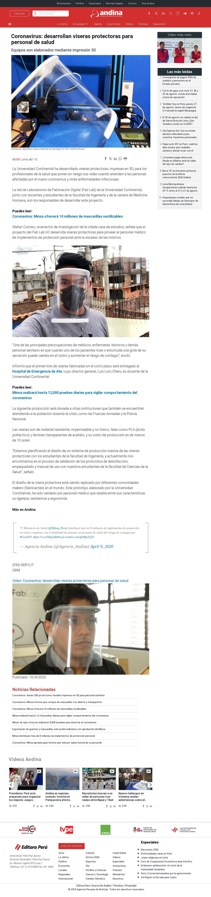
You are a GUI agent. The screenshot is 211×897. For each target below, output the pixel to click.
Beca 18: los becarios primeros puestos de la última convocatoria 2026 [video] (179, 174)
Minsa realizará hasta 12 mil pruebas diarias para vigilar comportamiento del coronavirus (60, 715)
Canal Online (113, 24)
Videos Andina (25, 759)
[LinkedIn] (163, 13)
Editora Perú (83, 885)
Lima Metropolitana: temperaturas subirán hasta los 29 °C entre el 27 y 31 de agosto (180, 187)
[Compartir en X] (38, 806)
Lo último (62, 24)
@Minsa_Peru (57, 528)
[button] (11, 785)
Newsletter (159, 24)
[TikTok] (199, 13)
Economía (64, 865)
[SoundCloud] (185, 13)
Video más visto (180, 35)
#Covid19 (25, 537)
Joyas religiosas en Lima (154, 857)
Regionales (64, 874)
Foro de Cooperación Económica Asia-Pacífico (166, 861)
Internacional (66, 878)
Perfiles (80, 3)
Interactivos (119, 865)
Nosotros (118, 878)
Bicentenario (64, 3)
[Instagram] (177, 13)
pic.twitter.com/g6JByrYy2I (77, 537)
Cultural (90, 852)
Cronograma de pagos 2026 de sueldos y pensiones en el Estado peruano (179, 80)
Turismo (132, 3)
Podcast (143, 24)
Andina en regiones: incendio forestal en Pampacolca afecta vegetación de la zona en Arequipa (60, 800)
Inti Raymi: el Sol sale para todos (159, 877)
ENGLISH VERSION (71, 846)
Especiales (95, 3)
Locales (63, 870)
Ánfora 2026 (92, 857)
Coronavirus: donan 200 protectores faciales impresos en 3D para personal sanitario (58, 695)
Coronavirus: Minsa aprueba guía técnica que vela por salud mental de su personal (57, 742)
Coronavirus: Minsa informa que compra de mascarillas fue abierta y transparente (57, 702)
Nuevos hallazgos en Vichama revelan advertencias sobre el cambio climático (132, 798)
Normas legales (114, 3)
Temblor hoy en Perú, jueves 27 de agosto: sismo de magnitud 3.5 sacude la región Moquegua (179, 107)
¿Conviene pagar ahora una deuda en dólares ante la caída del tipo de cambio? (179, 161)
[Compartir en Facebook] (34, 806)
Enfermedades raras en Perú (156, 853)
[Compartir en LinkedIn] (41, 806)
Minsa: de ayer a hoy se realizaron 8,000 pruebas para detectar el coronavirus (54, 722)
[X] (156, 13)
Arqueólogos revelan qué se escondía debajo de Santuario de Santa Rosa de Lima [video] (180, 201)
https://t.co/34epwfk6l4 (46, 537)
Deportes (91, 861)
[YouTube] (170, 13)
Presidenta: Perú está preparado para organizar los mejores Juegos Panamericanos (25, 798)
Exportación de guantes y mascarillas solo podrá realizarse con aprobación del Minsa (58, 729)
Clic (88, 865)
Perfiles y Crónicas (96, 870)
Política (63, 861)
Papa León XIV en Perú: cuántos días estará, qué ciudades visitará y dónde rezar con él (180, 147)
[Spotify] (192, 13)
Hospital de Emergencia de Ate (37, 371)
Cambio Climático (95, 878)
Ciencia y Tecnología (97, 874)
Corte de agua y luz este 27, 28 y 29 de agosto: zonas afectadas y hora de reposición (180, 94)
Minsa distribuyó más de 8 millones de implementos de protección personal (53, 735)
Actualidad (81, 24)
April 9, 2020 (101, 546)
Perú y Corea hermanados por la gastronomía (166, 873)
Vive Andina (148, 3)
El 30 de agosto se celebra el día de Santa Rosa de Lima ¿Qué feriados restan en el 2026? (180, 120)
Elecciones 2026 (150, 849)
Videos (129, 24)
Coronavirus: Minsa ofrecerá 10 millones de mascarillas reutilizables (67, 216)
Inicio (61, 852)
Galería (98, 24)
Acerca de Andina (101, 885)
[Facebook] (149, 13)
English (20, 13)
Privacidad (130, 885)
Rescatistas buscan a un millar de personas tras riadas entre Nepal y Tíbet (98, 797)
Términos (118, 885)
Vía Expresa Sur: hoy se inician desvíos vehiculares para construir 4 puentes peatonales (180, 134)
